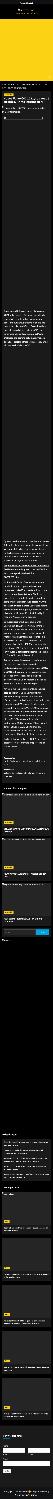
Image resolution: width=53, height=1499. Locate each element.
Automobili (8, 95)
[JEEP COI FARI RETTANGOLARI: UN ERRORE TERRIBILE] (26, 899)
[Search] (49, 77)
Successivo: (24, 773)
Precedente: (25, 761)
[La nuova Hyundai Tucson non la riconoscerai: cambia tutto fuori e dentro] (26, 1254)
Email (6, 1459)
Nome (5, 1454)
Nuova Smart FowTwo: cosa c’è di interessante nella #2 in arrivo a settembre (26, 1175)
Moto (6, 1221)
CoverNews (20, 1495)
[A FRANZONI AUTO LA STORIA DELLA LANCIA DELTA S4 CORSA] (26, 809)
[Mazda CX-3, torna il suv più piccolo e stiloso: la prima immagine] (26, 1347)
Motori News (10, 746)
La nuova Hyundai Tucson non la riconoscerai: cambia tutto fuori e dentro (23, 1151)
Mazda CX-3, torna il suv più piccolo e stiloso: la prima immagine (25, 1167)
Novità (7, 1268)
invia (7, 1471)
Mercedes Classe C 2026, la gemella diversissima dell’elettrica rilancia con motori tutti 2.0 (25, 1159)
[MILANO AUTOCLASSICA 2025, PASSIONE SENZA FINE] (26, 854)
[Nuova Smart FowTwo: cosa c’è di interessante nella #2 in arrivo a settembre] (26, 1394)
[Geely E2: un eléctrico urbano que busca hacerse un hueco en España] (26, 1208)
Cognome (31, 1454)
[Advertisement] (26, 46)
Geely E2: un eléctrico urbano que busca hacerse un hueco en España (26, 1143)
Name (6, 1445)
